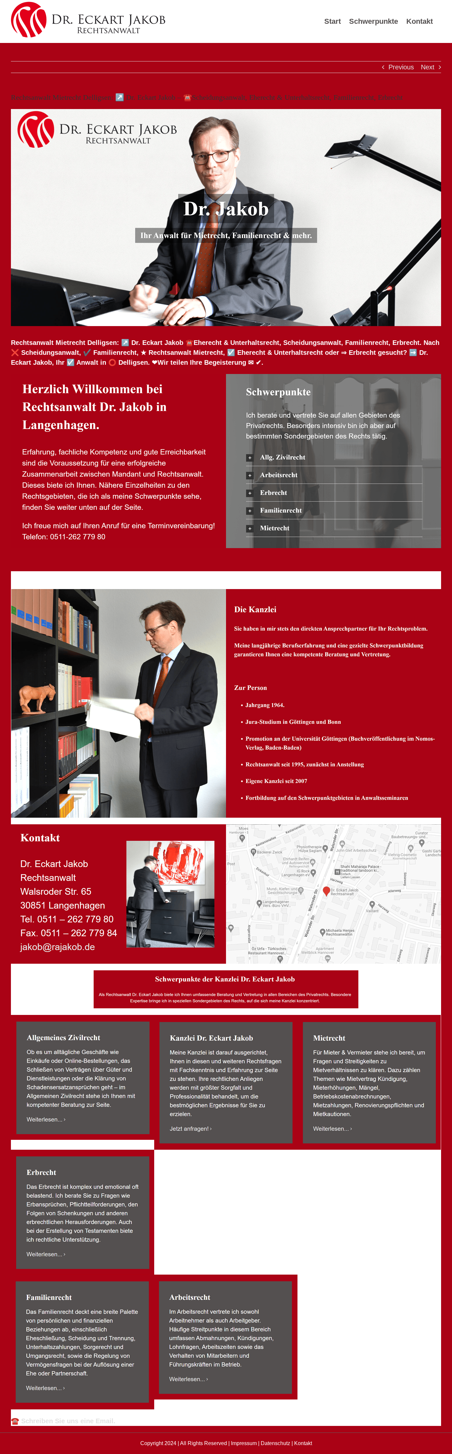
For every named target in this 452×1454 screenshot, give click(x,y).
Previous (401, 67)
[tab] (40, 576)
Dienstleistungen (107, 576)
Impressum (244, 1443)
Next (427, 67)
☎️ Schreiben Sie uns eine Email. (63, 1421)
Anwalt (40, 576)
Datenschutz (275, 1443)
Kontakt (303, 1443)
